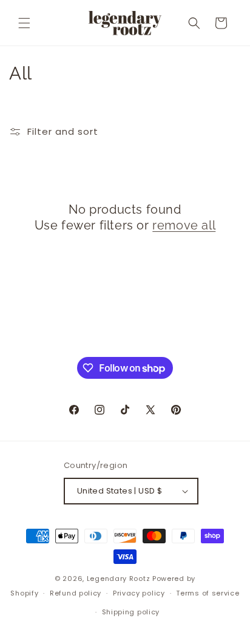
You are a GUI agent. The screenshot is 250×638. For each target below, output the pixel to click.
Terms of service (207, 593)
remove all (183, 225)
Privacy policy (139, 593)
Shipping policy (131, 612)
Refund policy (75, 593)
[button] (24, 23)
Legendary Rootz (118, 578)
